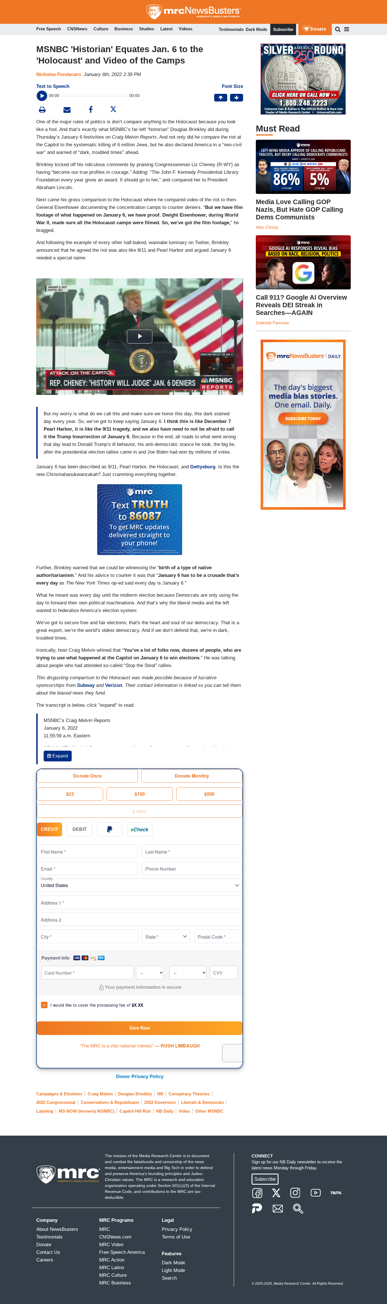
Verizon (113, 685)
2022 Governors (160, 1102)
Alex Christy (267, 227)
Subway (86, 685)
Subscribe (283, 29)
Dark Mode (256, 29)
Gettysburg (202, 466)
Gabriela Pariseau (272, 322)
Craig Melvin (100, 1093)
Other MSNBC (209, 1111)
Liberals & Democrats (202, 1102)
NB (160, 1093)
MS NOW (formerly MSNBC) (86, 1111)
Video (184, 1111)
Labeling (44, 1111)
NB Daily (164, 1111)
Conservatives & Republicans (110, 1102)
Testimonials (231, 29)
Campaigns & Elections (59, 1093)
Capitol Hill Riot (135, 1111)
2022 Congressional (55, 1102)
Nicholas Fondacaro (58, 74)
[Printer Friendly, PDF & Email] (67, 110)
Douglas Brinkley (135, 1093)
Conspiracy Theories (189, 1093)
